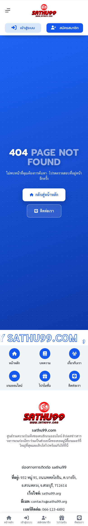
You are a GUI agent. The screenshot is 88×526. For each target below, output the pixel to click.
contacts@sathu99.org (49, 501)
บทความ (45, 363)
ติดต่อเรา (47, 210)
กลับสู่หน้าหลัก (46, 194)
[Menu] (7, 10)
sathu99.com (44, 429)
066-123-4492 (53, 509)
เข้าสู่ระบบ (27, 28)
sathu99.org (51, 493)
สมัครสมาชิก (69, 28)
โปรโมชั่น (45, 385)
